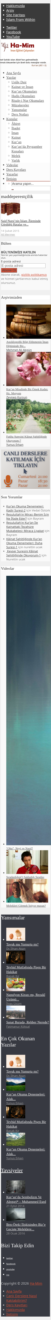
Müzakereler (20, 105)
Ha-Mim (36, 1283)
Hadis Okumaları (23, 96)
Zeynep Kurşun (16, 397)
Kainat (16, 137)
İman (15, 133)
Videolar (12, 165)
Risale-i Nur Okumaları (28, 100)
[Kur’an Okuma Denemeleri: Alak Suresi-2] (15, 1144)
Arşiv (10, 10)
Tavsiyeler (12, 1170)
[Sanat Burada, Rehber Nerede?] (15, 1017)
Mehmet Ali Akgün (19, 350)
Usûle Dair (19, 82)
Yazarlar (12, 174)
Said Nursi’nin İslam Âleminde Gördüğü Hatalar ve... (21, 222)
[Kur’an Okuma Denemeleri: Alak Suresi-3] (15, 1089)
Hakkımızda (15, 5)
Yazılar (11, 77)
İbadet (16, 128)
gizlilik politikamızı (34, 275)
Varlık (16, 160)
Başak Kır (12, 976)
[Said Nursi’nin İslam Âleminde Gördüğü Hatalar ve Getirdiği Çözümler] (10, 214)
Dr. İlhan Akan (16, 949)
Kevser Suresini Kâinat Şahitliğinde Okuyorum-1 (23, 553)
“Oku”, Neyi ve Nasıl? (19, 848)
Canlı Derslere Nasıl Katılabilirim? (21, 1298)
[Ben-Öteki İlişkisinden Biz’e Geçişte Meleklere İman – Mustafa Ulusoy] (15, 1220)
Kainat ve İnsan (22, 87)
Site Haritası (15, 15)
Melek (16, 156)
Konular (12, 119)
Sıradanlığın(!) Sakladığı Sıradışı (25, 877)
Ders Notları (20, 114)
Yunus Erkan (14, 445)
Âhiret (16, 124)
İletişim (11, 179)
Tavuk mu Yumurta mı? (22, 944)
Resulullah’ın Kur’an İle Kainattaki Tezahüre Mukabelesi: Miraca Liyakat (25, 527)
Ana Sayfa (13, 73)
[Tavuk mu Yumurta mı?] (15, 939)
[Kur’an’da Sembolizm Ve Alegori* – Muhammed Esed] (15, 1192)
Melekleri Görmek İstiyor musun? (26, 905)
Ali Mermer (8, 234)
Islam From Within (20, 19)
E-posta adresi (11, 261)
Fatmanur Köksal (18, 1026)
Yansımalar (19, 110)
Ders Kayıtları (16, 170)
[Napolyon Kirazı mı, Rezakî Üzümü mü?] (15, 990)
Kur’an (16, 142)
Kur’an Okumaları (24, 91)
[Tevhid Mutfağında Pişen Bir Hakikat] (15, 962)
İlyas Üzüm (14, 1004)
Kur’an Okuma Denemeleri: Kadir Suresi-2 (25, 508)
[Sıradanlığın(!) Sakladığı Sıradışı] (27, 873)
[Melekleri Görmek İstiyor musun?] (27, 901)
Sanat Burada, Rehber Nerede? (27, 1022)
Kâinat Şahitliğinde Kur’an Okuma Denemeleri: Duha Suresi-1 (24, 543)
